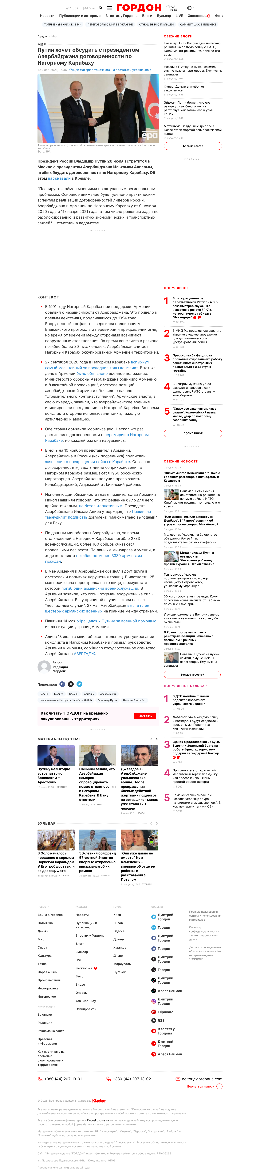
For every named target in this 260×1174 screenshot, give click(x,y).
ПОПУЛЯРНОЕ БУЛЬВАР (185, 686)
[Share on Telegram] (79, 684)
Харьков (119, 947)
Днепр (118, 955)
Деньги (43, 931)
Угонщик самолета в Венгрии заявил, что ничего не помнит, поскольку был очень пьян (192, 618)
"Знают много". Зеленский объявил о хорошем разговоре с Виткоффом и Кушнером (192, 476)
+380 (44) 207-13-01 (63, 1079)
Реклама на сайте (51, 1031)
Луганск (119, 972)
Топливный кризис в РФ (62, 24)
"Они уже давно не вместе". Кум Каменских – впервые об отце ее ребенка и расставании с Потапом (138, 866)
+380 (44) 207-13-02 (132, 1079)
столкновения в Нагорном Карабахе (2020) (66, 700)
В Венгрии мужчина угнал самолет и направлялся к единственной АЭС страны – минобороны (194, 389)
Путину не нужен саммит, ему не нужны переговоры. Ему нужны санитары (193, 70)
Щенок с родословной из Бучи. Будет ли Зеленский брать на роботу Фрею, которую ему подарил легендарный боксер (196, 747)
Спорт (42, 947)
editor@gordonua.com (202, 1079)
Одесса (118, 931)
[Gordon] (139, 8)
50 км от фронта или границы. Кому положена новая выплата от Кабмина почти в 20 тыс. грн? (192, 600)
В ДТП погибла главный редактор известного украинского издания (191, 700)
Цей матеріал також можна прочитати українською (112, 69)
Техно (42, 964)
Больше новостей (192, 674)
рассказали (59, 178)
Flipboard (165, 1012)
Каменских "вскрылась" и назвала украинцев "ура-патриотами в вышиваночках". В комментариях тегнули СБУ (197, 800)
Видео (80, 984)
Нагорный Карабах (134, 700)
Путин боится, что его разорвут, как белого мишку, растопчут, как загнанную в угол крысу (188, 108)
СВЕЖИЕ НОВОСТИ (181, 461)
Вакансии (45, 1014)
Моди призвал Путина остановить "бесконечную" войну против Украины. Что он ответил (189, 558)
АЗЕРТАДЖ (84, 653)
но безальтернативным (100, 506)
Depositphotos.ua (98, 1120)
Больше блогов (193, 146)
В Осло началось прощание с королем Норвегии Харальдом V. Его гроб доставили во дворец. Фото (56, 862)
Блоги (147, 16)
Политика (62, 787)
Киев (117, 915)
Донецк (119, 939)
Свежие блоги (178, 36)
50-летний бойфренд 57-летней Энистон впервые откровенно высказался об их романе (97, 862)
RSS (161, 1020)
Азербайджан (108, 694)
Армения (89, 694)
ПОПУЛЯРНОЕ (176, 288)
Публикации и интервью (80, 16)
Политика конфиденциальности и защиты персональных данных (204, 933)
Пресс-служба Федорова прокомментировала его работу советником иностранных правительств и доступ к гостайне (197, 362)
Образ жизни (47, 972)
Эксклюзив (197, 16)
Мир (54, 36)
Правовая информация (47, 1041)
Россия (44, 694)
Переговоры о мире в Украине (110, 24)
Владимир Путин (108, 700)
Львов (118, 923)
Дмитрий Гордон (165, 917)
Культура (45, 955)
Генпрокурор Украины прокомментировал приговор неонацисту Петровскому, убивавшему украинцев (186, 580)
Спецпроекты (86, 1009)
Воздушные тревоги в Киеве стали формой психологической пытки (193, 130)
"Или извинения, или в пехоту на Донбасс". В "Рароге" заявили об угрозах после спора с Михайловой (191, 520)
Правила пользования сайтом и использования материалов (205, 915)
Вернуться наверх (200, 1086)
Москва (59, 694)
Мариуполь (122, 964)
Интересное (47, 996)
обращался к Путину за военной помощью (116, 621)
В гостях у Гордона (121, 16)
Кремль (73, 694)
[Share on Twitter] (71, 684)
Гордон (42, 36)
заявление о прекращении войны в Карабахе (87, 461)
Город (117, 906)
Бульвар (164, 16)
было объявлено (92, 373)
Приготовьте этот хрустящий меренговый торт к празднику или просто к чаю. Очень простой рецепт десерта (195, 776)
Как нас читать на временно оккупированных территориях (51, 1058)
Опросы (82, 993)
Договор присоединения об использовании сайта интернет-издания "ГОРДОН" (205, 953)
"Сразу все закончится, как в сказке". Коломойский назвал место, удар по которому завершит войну (195, 414)
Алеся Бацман (170, 991)
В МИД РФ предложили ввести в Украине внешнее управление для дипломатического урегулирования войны (197, 336)
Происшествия (49, 980)
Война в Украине (50, 915)
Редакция (45, 1023)
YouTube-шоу (86, 1001)
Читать (145, 716)
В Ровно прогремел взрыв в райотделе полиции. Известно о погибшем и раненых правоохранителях (189, 638)
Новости (47, 16)
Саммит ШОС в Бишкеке (198, 24)
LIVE (179, 16)
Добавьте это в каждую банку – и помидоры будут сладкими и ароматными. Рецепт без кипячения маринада (197, 722)
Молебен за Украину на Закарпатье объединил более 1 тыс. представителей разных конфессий (190, 538)
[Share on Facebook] (62, 684)
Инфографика (48, 988)
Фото (80, 976)
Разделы (81, 906)
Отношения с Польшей (156, 24)
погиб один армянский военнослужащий (99, 588)
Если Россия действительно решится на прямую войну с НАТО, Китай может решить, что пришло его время (192, 48)
